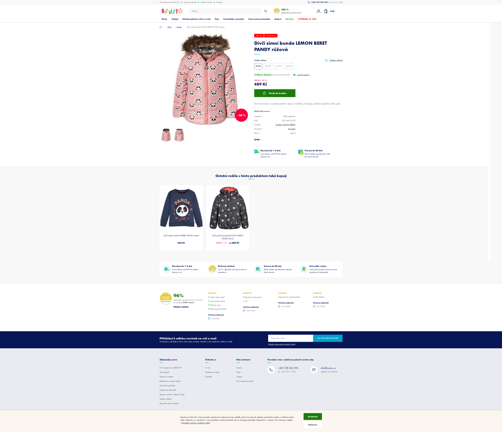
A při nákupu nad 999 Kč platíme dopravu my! (274, 153)
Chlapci (239, 376)
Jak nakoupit (164, 372)
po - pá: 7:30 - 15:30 (288, 369)
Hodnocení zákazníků (168, 390)
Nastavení (312, 424)
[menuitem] (164, 19)
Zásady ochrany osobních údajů (172, 394)
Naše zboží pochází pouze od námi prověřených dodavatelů (323, 269)
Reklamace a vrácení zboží (170, 381)
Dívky (238, 372)
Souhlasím (313, 416)
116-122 (278, 66)
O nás (207, 368)
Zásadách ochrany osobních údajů (196, 423)
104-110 (268, 66)
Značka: (285, 124)
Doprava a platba (190, 2)
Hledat (265, 11)
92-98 (258, 66)
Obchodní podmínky (167, 385)
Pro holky (291, 129)
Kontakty (219, 2)
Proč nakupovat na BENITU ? (170, 2)
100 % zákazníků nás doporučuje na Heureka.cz (232, 269)
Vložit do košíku (278, 93)
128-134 (289, 66)
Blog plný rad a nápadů (169, 403)
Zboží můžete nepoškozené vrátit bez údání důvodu (317, 153)
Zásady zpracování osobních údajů (281, 344)
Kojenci (239, 368)
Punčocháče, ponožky (244, 381)
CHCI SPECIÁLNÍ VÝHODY (328, 338)
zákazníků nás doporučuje (291, 11)
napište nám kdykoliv (329, 369)
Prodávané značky (212, 372)
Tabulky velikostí (206, 2)
